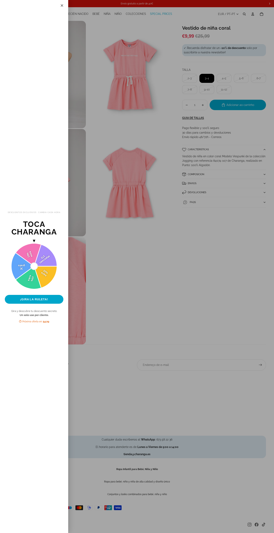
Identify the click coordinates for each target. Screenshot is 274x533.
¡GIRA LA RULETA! (34, 299)
